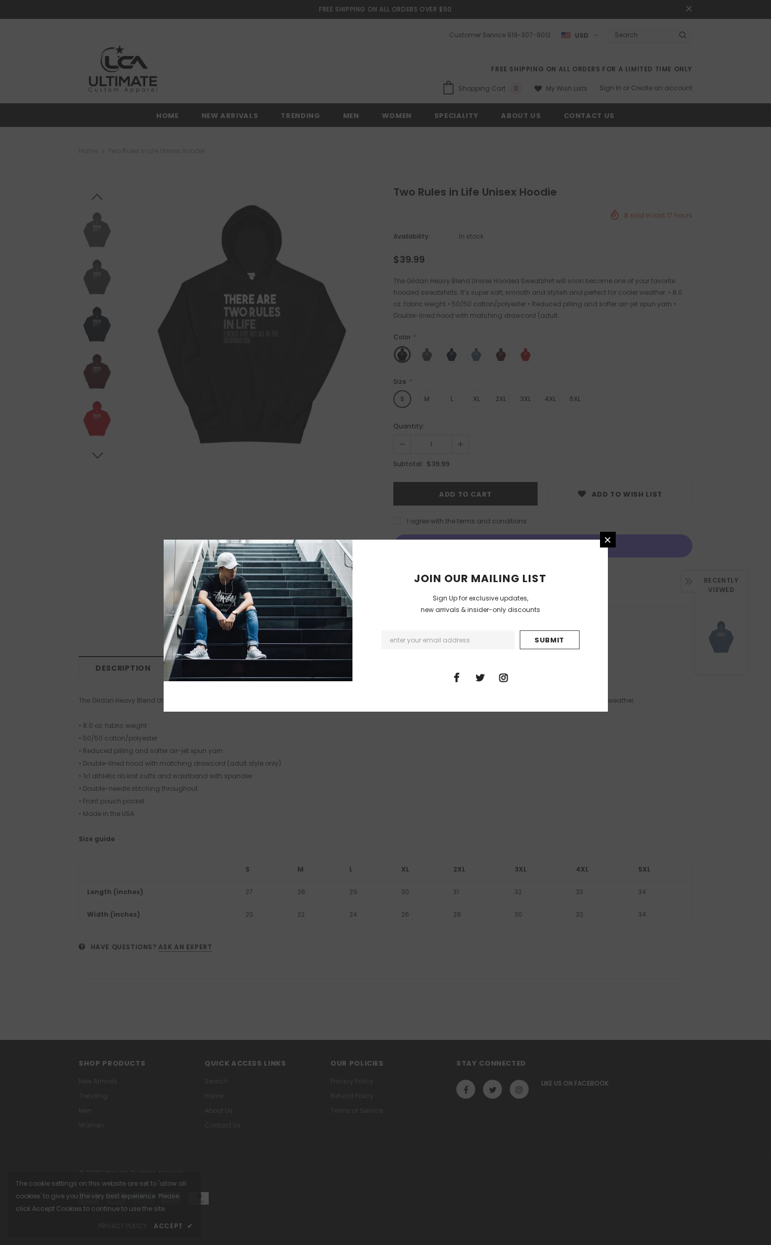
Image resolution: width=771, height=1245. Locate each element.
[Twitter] (480, 677)
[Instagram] (503, 677)
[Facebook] (456, 677)
